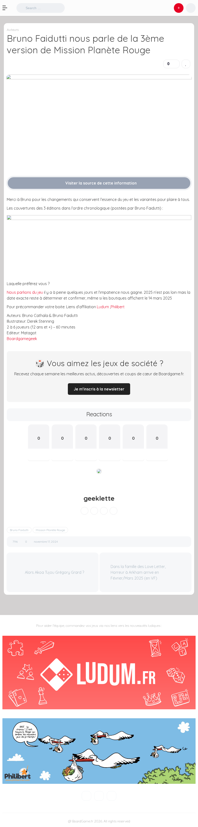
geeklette (99, 498)
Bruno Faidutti (19, 530)
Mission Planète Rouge (50, 530)
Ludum (103, 306)
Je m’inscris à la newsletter (99, 389)
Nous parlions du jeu (25, 292)
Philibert (118, 306)
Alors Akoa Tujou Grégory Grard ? (54, 572)
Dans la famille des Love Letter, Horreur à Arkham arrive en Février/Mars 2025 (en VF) (138, 572)
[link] (186, 64)
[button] (7, 8)
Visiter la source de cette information (100, 183)
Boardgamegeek (22, 338)
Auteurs (13, 29)
